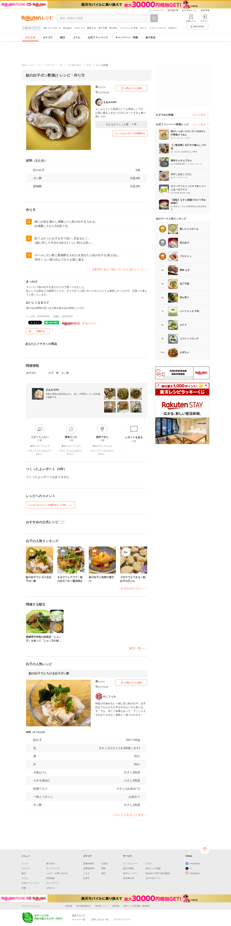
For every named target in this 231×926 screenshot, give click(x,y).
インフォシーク (156, 10)
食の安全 (150, 37)
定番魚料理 (88, 868)
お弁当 (104, 863)
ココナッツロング (157, 28)
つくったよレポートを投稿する (130, 133)
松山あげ (67, 28)
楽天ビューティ (130, 873)
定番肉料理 (88, 863)
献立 (62, 37)
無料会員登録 (198, 26)
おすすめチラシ (189, 10)
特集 (24, 888)
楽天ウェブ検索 (153, 868)
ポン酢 (37, 178)
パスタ (86, 873)
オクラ (143, 28)
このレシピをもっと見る (128, 814)
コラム (76, 37)
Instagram (195, 873)
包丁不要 (102, 28)
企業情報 (68, 906)
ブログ (148, 863)
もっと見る (199, 114)
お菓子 (86, 878)
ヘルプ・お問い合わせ (57, 873)
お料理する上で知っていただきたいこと (118, 269)
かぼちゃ (172, 28)
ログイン (204, 21)
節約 (103, 873)
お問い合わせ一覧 (99, 919)
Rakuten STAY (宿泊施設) (157, 873)
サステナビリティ (122, 919)
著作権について (101, 906)
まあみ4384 (52, 389)
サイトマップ (52, 868)
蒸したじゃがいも (52, 28)
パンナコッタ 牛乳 (129, 28)
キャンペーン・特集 (126, 37)
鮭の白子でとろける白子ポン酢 (49, 673)
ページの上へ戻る (204, 849)
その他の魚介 (74, 65)
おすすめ (30, 37)
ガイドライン (52, 883)
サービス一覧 (78, 919)
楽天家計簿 (172, 10)
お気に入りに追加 (133, 88)
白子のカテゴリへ (132, 588)
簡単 (103, 868)
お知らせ (50, 888)
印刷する (40, 331)
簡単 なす (91, 28)
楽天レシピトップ (31, 65)
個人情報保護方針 (83, 906)
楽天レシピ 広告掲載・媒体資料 (136, 906)
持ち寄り (113, 28)
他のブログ (90, 323)
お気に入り (191, 21)
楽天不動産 (128, 868)
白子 (88, 65)
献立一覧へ (136, 648)
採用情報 (115, 906)
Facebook (195, 863)
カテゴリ (48, 37)
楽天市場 (205, 10)
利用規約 (50, 878)
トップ (25, 863)
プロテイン (79, 28)
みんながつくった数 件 (121, 124)
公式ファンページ (98, 37)
